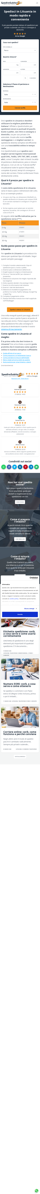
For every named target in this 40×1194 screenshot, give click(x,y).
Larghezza (6, 69)
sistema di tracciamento (11, 329)
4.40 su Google (32, 376)
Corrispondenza (23, 653)
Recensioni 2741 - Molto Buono (20, 378)
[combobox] (20, 94)
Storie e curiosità (31, 701)
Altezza (23, 69)
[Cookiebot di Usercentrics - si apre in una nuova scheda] (30, 578)
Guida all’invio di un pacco (12, 353)
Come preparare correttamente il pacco (17, 355)
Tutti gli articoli (20, 756)
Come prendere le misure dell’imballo (16, 358)
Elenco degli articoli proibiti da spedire (16, 360)
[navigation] (37, 3)
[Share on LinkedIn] (20, 467)
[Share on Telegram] (31, 467)
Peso (4, 61)
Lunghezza (24, 61)
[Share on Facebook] (9, 467)
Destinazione (7, 98)
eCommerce (25, 749)
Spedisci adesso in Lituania (20, 310)
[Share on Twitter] (14, 467)
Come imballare (20, 539)
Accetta (20, 614)
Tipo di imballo (7, 47)
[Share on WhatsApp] (3, 467)
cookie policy (14, 598)
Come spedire (20, 502)
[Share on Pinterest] (25, 467)
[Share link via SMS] (36, 467)
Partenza (5, 91)
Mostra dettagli (29, 608)
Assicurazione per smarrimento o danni (17, 362)
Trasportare (14, 653)
